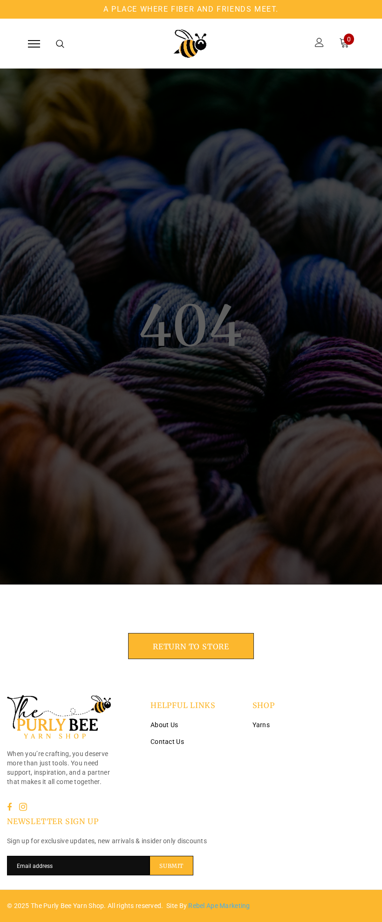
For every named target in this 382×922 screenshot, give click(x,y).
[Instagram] (23, 807)
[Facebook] (9, 807)
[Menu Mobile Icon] (34, 44)
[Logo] (189, 43)
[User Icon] (319, 43)
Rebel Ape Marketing (219, 905)
